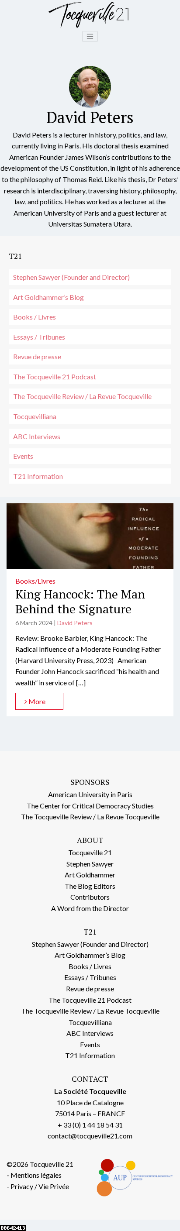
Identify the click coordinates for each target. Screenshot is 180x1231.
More (36, 701)
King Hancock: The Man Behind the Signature (80, 601)
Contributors (90, 897)
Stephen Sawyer (90, 864)
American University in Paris (90, 794)
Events (23, 456)
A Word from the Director (90, 908)
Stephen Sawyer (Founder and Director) (71, 277)
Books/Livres (35, 581)
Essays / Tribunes (39, 337)
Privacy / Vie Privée (39, 1186)
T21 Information (38, 476)
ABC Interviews (36, 436)
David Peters (75, 622)
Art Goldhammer (90, 874)
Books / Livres (34, 317)
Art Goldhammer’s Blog (48, 297)
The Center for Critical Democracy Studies (90, 805)
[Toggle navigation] (90, 36)
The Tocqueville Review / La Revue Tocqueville (82, 396)
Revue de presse (37, 356)
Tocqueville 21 (90, 852)
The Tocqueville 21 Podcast (54, 376)
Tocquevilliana (34, 416)
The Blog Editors (90, 886)
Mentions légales (36, 1175)
